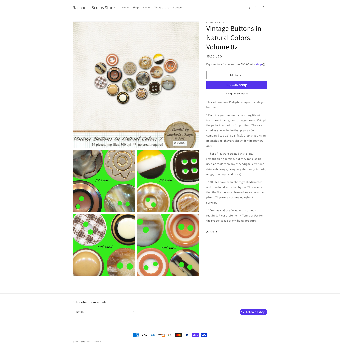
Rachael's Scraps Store (90, 341)
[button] (249, 7)
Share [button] (213, 231)
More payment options (237, 93)
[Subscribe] (132, 312)
